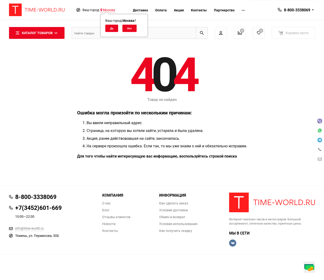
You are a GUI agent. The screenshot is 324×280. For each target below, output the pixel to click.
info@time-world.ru (29, 228)
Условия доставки (173, 210)
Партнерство (224, 10)
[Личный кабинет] (221, 33)
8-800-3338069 (297, 10)
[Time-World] (272, 202)
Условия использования (178, 224)
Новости (109, 224)
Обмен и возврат (172, 217)
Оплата (161, 10)
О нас (106, 203)
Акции (179, 10)
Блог (106, 210)
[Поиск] (202, 33)
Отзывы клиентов (116, 217)
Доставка (140, 10)
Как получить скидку (175, 230)
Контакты (199, 10)
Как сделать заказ (173, 203)
